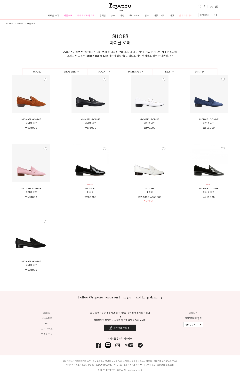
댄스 (147, 15)
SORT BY (200, 71)
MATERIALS (134, 71)
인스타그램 (117, 345)
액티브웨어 (134, 15)
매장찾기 (47, 313)
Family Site (190, 325)
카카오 (140, 345)
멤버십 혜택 (47, 334)
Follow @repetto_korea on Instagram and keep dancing (120, 297)
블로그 (108, 345)
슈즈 (113, 15)
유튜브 (129, 345)
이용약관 (193, 313)
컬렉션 (103, 15)
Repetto (120, 7)
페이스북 (98, 345)
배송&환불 (47, 318)
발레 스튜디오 (185, 15)
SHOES (20, 24)
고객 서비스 (47, 329)
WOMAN (9, 24)
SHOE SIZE (70, 71)
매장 (172, 15)
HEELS (167, 71)
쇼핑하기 (31, 109)
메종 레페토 (159, 15)
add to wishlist (45, 79)
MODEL (37, 71)
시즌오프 (68, 15)
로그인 (211, 6)
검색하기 (216, 15)
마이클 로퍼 (31, 24)
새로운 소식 (53, 15)
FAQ (47, 323)
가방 (122, 15)
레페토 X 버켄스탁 (86, 15)
